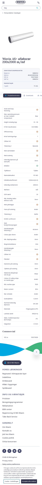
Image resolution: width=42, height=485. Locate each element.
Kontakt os (7, 430)
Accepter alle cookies (29, 481)
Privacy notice (7, 461)
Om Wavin (6, 427)
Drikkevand (7, 381)
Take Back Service (9, 416)
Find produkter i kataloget (12, 13)
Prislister (6, 398)
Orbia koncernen (9, 441)
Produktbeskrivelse (14, 95)
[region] (21, 475)
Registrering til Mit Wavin (13, 413)
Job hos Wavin (8, 434)
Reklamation (7, 406)
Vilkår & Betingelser (9, 457)
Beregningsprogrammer (12, 402)
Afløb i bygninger (9, 384)
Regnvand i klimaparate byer (14, 373)
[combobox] (21, 8)
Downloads (29, 95)
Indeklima (6, 377)
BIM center (7, 409)
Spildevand (7, 388)
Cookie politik (8, 438)
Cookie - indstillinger (11, 481)
